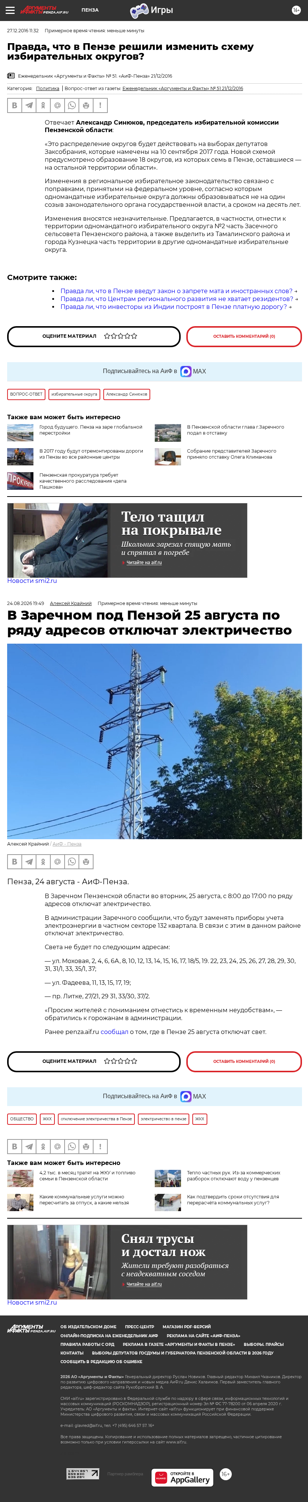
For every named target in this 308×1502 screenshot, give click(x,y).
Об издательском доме (88, 1326)
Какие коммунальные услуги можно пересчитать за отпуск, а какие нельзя (84, 1200)
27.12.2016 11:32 (23, 30)
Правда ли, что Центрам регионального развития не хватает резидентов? (176, 299)
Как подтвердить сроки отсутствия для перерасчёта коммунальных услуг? (233, 1200)
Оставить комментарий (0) (244, 336)
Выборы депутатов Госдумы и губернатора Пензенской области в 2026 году (182, 1353)
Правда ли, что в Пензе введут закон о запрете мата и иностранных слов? (176, 291)
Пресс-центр (139, 1326)
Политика (47, 88)
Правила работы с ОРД (87, 1344)
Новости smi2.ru (32, 580)
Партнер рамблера (125, 1474)
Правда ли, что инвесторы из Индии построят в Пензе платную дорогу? (173, 306)
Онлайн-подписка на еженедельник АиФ (109, 1335)
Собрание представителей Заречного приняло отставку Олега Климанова (231, 454)
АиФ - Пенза (67, 844)
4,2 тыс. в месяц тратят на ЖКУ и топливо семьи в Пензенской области (87, 1175)
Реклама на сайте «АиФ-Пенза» (203, 1335)
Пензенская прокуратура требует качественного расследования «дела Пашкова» (83, 481)
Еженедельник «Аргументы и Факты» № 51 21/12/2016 (182, 88)
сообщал (114, 1031)
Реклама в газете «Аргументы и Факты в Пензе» (179, 1344)
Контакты (71, 1353)
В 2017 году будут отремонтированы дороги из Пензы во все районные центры (91, 454)
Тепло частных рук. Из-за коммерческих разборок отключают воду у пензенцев (233, 1175)
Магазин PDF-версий (187, 1326)
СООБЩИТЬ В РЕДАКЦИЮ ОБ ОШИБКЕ (101, 1361)
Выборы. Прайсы (264, 1344)
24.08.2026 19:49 (25, 603)
